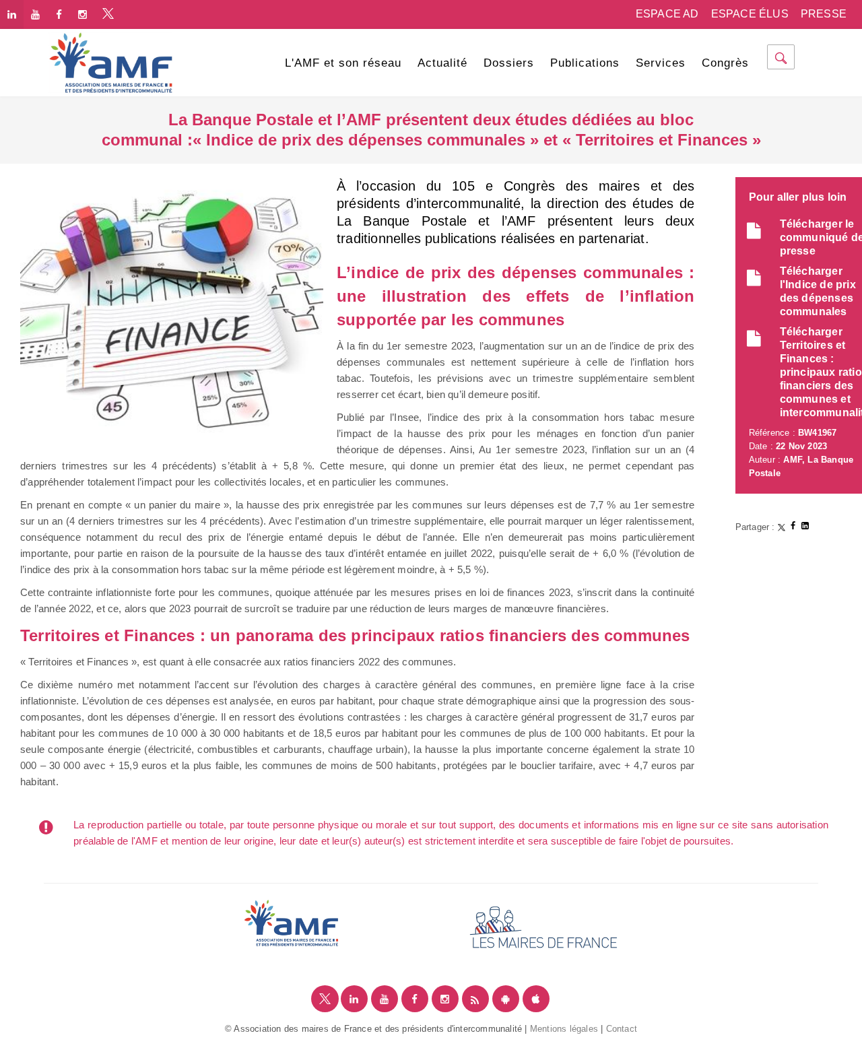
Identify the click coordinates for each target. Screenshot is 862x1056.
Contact (621, 1029)
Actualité (442, 63)
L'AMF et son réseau (343, 63)
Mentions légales (564, 1029)
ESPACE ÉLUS (750, 14)
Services (661, 63)
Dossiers (509, 63)
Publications (585, 63)
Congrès (725, 63)
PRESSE (824, 14)
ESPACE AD (667, 14)
